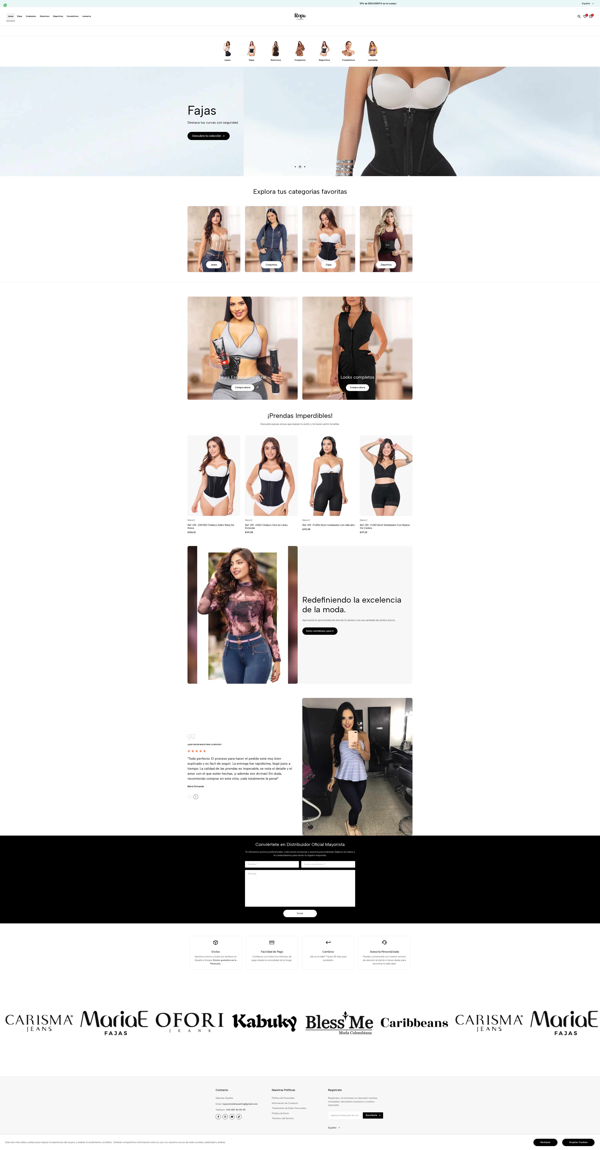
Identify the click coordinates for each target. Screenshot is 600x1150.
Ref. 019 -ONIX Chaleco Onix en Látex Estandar (266, 526)
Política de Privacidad (283, 1098)
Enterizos (276, 60)
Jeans (227, 60)
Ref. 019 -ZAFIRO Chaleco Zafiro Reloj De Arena (211, 526)
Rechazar (545, 1142)
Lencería (372, 60)
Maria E (191, 520)
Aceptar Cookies (578, 1142)
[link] (75, 1022)
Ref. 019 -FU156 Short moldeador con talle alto (328, 525)
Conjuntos (300, 60)
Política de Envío (280, 1113)
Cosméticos (348, 60)
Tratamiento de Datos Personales (289, 1108)
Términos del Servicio (283, 1118)
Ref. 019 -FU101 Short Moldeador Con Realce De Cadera (385, 526)
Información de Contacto (285, 1103)
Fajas (251, 60)
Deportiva (324, 60)
